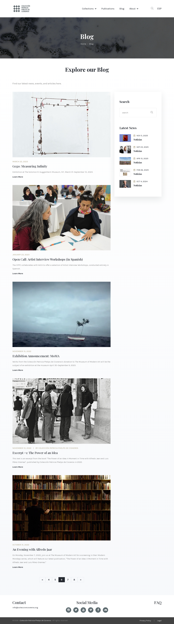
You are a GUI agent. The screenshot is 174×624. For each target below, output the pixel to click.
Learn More (17, 177)
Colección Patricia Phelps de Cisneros (35, 620)
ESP (159, 8)
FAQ (158, 602)
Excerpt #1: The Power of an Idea (35, 453)
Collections (88, 8)
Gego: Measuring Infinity (29, 166)
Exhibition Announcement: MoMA (35, 356)
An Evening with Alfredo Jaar (32, 549)
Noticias (137, 139)
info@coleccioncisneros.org (25, 607)
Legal (159, 621)
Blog (121, 8)
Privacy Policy (145, 621)
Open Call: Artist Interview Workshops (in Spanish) (47, 259)
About (132, 8)
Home (83, 44)
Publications (107, 8)
